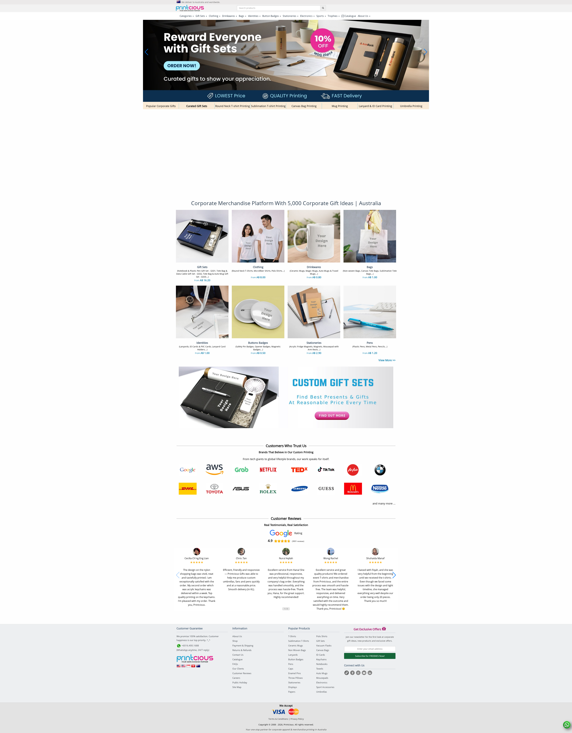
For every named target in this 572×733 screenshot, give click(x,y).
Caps (290, 668)
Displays (292, 687)
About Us (237, 636)
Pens (290, 663)
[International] (179, 667)
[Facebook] (352, 673)
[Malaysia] (183, 667)
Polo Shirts (321, 636)
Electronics (321, 682)
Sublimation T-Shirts (298, 640)
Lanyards (293, 654)
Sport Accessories (325, 687)
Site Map (236, 687)
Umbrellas (321, 691)
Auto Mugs (321, 673)
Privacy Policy (297, 718)
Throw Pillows (295, 677)
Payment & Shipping (242, 645)
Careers (236, 677)
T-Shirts (292, 636)
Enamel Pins (294, 673)
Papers (291, 691)
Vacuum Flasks (323, 645)
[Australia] (198, 667)
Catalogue (350, 16)
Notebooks (321, 663)
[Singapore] (188, 667)
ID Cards (320, 654)
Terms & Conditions (278, 718)
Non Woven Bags (297, 650)
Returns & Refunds (241, 650)
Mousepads (322, 677)
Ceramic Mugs (295, 645)
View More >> (387, 360)
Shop (235, 640)
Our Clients (238, 668)
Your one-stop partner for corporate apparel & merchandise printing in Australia (286, 729)
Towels (319, 668)
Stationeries (294, 682)
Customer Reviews (241, 673)
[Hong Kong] (193, 667)
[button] (146, 52)
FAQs (235, 663)
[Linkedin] (370, 673)
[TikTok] (347, 673)
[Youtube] (364, 673)
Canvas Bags (322, 650)
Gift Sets (320, 640)
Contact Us (237, 654)
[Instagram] (358, 673)
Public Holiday (239, 682)
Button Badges (295, 659)
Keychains (321, 659)
